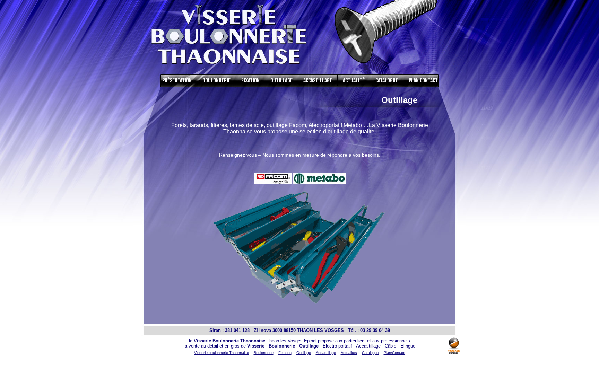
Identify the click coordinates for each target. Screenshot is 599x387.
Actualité (354, 80)
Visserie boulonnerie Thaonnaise (221, 353)
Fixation (250, 80)
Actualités (349, 353)
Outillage (281, 80)
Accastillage (317, 80)
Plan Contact (423, 80)
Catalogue (386, 80)
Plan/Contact (394, 353)
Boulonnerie (216, 80)
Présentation (177, 80)
